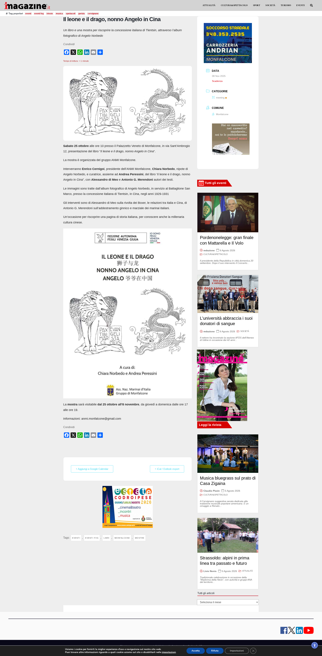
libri (107, 538)
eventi (28, 13)
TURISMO (286, 5)
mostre (139, 538)
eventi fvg (39, 13)
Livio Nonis (210, 571)
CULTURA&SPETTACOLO (234, 5)
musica (59, 13)
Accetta (196, 650)
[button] (311, 5)
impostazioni (169, 652)
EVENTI (300, 5)
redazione (209, 250)
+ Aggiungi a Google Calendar (92, 468)
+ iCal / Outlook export (167, 468)
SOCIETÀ (270, 5)
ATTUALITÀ (209, 5)
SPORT (256, 5)
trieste (50, 13)
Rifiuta (215, 650)
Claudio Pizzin (211, 491)
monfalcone (122, 538)
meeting (220, 97)
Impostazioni (237, 650)
